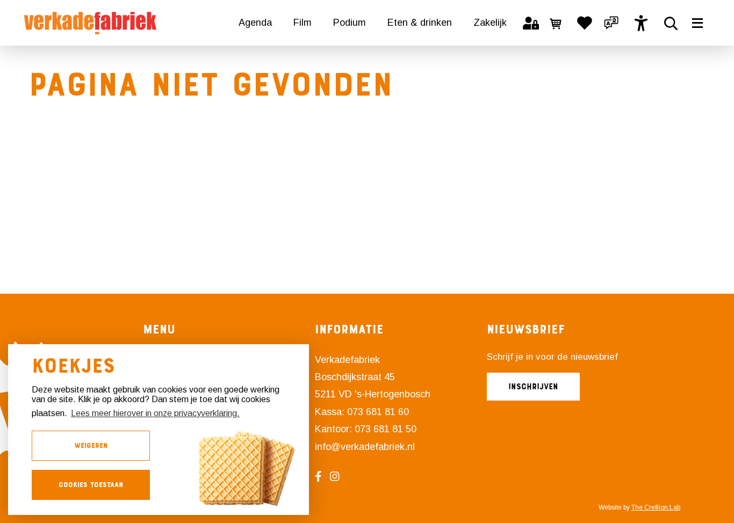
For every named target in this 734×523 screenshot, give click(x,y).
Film (302, 22)
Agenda (255, 22)
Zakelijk (490, 22)
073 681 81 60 (378, 411)
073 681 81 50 (385, 429)
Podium (349, 22)
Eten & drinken (419, 22)
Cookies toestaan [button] (91, 484)
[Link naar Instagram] (339, 476)
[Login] (531, 23)
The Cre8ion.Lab (655, 507)
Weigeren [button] (90, 445)
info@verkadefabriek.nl (365, 446)
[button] (611, 23)
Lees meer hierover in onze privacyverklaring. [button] (155, 413)
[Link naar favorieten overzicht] (585, 23)
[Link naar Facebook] (322, 476)
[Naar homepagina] (90, 23)
